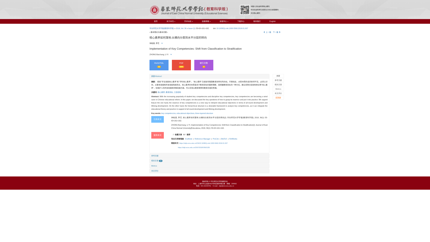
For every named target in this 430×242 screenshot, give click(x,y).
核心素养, (162, 92)
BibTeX (224, 139)
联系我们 (257, 21)
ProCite (216, 139)
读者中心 (223, 21)
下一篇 (276, 32)
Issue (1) (191, 28)
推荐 (188, 135)
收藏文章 (178, 135)
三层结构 (177, 92)
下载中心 (240, 21)
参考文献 (154, 156)
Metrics (154, 166)
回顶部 (278, 98)
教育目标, (170, 92)
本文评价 (154, 171)
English (273, 21)
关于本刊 (170, 21)
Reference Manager (202, 139)
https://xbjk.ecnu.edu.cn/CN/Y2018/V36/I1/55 (194, 147)
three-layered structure (204, 113)
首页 (156, 21)
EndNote (188, 139)
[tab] (209, 76)
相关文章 (156, 161)
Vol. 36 (183, 28)
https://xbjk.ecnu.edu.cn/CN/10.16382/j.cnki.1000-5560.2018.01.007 (203, 143)
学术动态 (188, 21)
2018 (178, 28)
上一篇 (268, 32)
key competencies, (169, 113)
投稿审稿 (206, 21)
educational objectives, (186, 113)
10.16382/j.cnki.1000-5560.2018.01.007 (232, 28)
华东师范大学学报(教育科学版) (161, 28)
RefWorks (233, 139)
